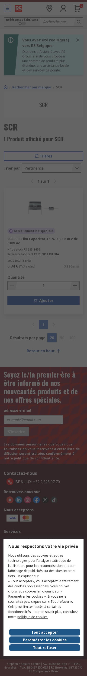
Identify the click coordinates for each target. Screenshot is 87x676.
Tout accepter (44, 632)
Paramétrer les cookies (45, 640)
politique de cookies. (32, 617)
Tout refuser (45, 647)
